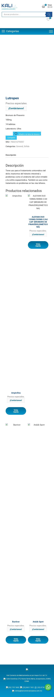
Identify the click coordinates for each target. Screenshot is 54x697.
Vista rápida (16, 411)
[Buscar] (49, 14)
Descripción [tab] (11, 155)
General (19, 146)
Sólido (26, 146)
